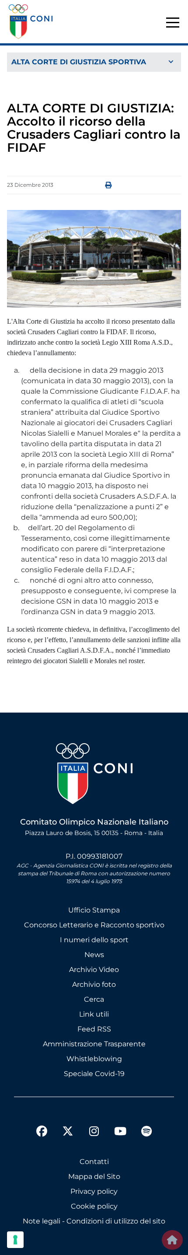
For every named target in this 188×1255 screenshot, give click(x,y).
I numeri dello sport (94, 940)
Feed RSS (94, 1029)
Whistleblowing (94, 1059)
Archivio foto (94, 984)
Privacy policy (94, 1191)
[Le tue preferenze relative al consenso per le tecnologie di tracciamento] (15, 1239)
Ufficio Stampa (94, 910)
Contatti (94, 1161)
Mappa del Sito (94, 1176)
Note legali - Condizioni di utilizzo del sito (94, 1221)
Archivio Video (94, 969)
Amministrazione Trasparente (94, 1044)
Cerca (94, 999)
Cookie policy (94, 1206)
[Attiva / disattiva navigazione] (94, 62)
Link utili (94, 1014)
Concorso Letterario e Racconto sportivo (94, 925)
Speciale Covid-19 (94, 1074)
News (94, 955)
